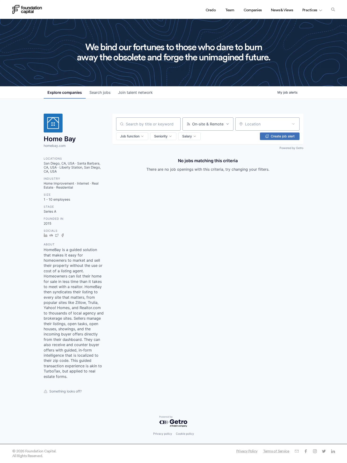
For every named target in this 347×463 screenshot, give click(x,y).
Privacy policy (162, 433)
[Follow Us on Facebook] (305, 451)
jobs (99, 92)
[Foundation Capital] (27, 9)
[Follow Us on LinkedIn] (333, 451)
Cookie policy (185, 433)
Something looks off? (65, 391)
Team (229, 10)
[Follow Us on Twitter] (324, 451)
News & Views (282, 10)
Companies (253, 10)
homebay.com (55, 146)
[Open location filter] (293, 124)
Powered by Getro (291, 148)
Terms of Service (276, 451)
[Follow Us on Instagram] (315, 451)
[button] (132, 136)
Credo (211, 10)
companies (64, 92)
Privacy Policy (247, 451)
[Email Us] (296, 451)
